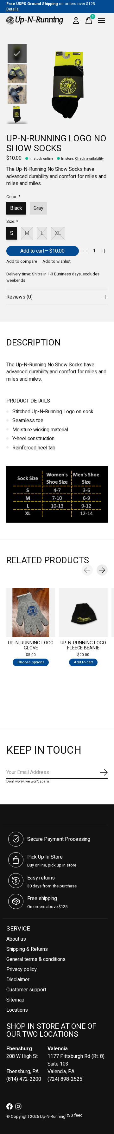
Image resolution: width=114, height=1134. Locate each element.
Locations (17, 1010)
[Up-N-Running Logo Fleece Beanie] (83, 612)
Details (12, 9)
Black (16, 208)
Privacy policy (21, 969)
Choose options (30, 662)
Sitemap (15, 1000)
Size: (12, 221)
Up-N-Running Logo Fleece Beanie (83, 645)
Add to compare (21, 261)
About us (16, 939)
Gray (38, 208)
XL (58, 233)
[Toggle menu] (101, 20)
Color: (13, 197)
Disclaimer (17, 979)
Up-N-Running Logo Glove (31, 645)
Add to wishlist (56, 261)
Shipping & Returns (27, 949)
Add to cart (42, 251)
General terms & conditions (36, 959)
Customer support (26, 990)
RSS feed (74, 1115)
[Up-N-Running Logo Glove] (30, 612)
